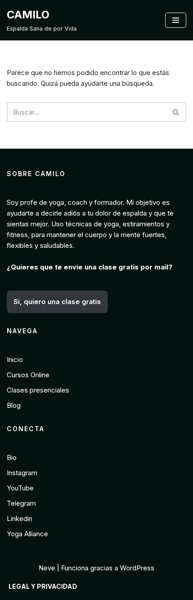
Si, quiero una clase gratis (57, 301)
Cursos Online (28, 375)
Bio (12, 457)
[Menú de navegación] (175, 20)
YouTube (20, 488)
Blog (14, 405)
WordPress (137, 568)
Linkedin (19, 518)
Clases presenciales (38, 390)
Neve (47, 568)
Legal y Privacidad (43, 586)
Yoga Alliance (27, 533)
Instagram (22, 472)
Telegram (21, 503)
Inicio (15, 359)
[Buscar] (176, 112)
